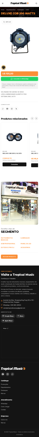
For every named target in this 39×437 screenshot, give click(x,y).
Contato (3, 409)
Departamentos (10, 9)
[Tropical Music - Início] (19, 3)
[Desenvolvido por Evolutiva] (19, 434)
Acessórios (25, 247)
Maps (4, 328)
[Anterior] (32, 118)
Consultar (14, 164)
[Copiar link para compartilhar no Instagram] (12, 109)
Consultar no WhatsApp (20, 79)
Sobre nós (4, 419)
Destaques (4, 390)
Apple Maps (9, 321)
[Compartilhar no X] (16, 109)
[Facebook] (3, 374)
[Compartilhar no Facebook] (7, 109)
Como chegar (5, 406)
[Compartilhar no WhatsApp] (3, 109)
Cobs (27, 9)
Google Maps (9, 316)
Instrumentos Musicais (7, 239)
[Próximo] (36, 118)
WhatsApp (4, 403)
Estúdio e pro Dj (7, 247)
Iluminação (20, 9)
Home (2, 9)
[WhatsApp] (12, 374)
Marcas (3, 393)
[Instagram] (7, 374)
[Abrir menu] (2, 3)
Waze (21, 316)
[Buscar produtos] (36, 3)
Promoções (4, 384)
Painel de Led (26, 243)
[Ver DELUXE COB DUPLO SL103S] (14, 145)
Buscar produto (9, 256)
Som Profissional (8, 243)
